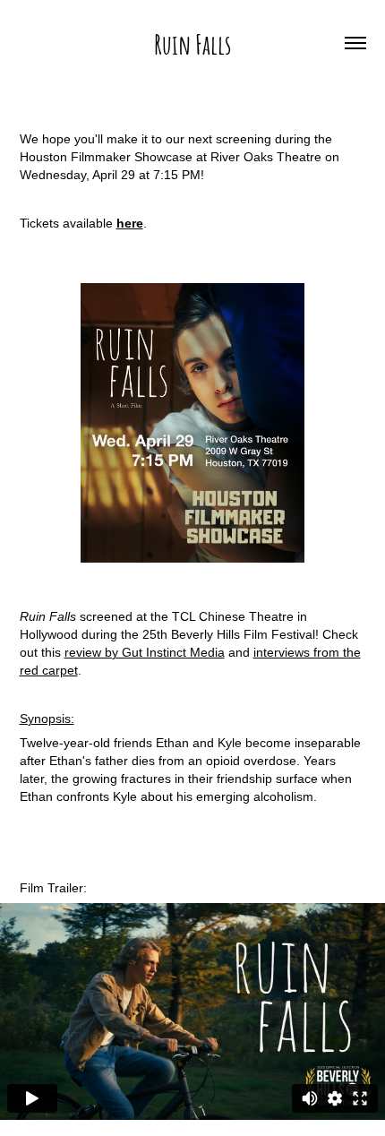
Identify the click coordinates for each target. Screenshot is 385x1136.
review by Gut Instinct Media (144, 652)
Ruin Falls (192, 43)
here (129, 223)
